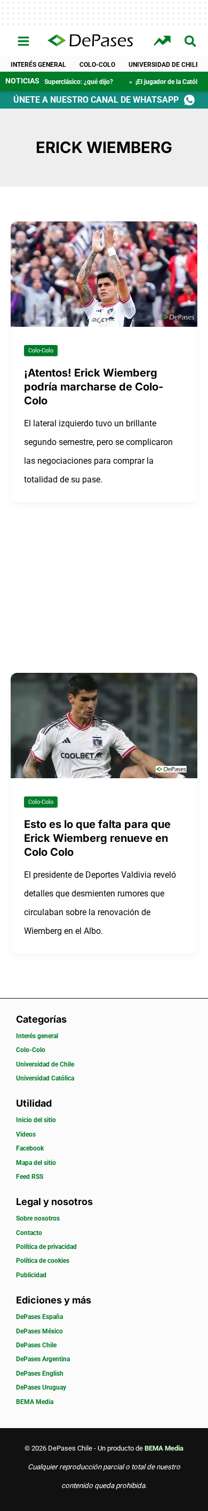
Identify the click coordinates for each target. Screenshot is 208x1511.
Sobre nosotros (38, 1218)
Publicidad (31, 1275)
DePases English (39, 1373)
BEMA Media (34, 1402)
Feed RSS (29, 1176)
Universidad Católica (45, 1078)
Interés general (38, 64)
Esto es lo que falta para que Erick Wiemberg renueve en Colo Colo (97, 838)
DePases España (39, 1317)
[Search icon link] (191, 43)
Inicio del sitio (36, 1120)
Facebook (30, 1148)
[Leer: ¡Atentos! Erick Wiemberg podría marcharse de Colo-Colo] (104, 274)
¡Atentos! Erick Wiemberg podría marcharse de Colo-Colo (93, 386)
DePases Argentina (43, 1359)
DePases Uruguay (41, 1387)
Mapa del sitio (36, 1163)
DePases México (39, 1331)
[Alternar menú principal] (24, 41)
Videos (26, 1134)
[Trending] (163, 41)
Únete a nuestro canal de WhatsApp (96, 100)
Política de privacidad (46, 1247)
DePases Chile (36, 1345)
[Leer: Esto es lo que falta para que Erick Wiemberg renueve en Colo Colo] (104, 725)
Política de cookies (42, 1260)
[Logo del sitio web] (90, 41)
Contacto (29, 1233)
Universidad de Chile (164, 64)
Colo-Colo (97, 64)
